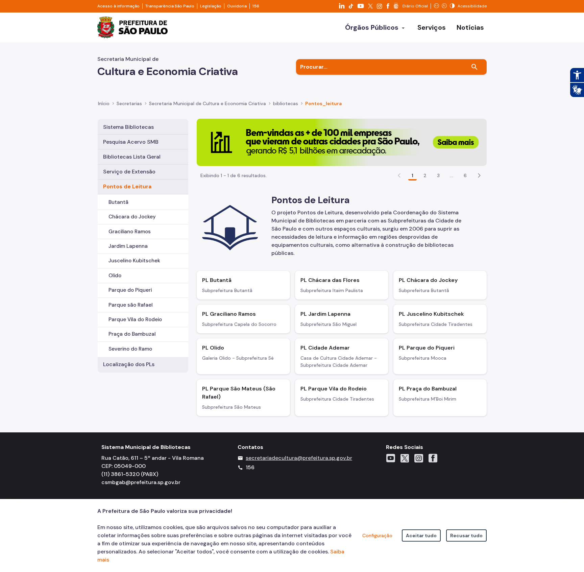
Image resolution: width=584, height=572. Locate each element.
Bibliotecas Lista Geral (132, 156)
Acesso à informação (118, 6)
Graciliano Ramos (129, 231)
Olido (114, 275)
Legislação (210, 6)
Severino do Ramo (130, 348)
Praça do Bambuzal (132, 334)
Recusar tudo (466, 535)
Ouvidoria (237, 6)
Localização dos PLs (128, 364)
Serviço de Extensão (129, 171)
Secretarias (129, 103)
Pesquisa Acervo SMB (131, 141)
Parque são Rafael (130, 305)
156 (255, 6)
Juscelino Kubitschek (134, 260)
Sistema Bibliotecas (128, 126)
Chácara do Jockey (132, 216)
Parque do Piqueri (130, 290)
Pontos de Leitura (127, 186)
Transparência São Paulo (169, 6)
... (451, 175)
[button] (479, 175)
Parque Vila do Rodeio (135, 319)
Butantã (118, 202)
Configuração (377, 535)
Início (104, 103)
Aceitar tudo (421, 535)
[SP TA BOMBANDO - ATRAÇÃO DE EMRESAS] (342, 141)
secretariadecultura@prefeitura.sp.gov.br (299, 457)
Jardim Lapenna (128, 246)
